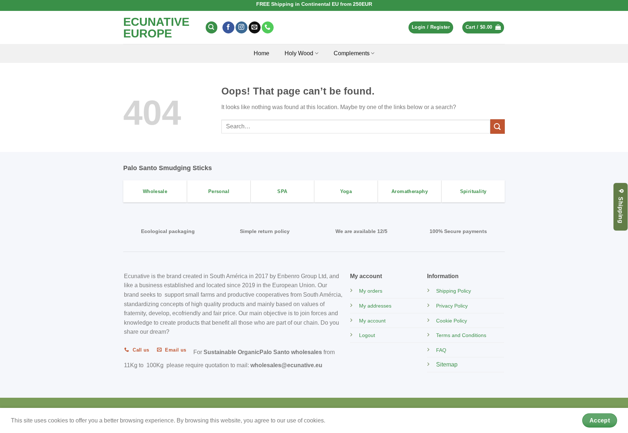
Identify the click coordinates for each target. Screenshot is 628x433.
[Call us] (268, 27)
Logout (367, 335)
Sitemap (447, 364)
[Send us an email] (255, 27)
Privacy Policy (452, 306)
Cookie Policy (451, 321)
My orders (370, 291)
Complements (352, 53)
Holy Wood (299, 53)
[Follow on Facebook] (228, 27)
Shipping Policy (453, 291)
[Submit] (497, 126)
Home (261, 53)
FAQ (441, 350)
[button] (211, 27)
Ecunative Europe (156, 27)
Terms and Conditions (461, 335)
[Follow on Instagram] (241, 27)
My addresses (375, 306)
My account (372, 321)
